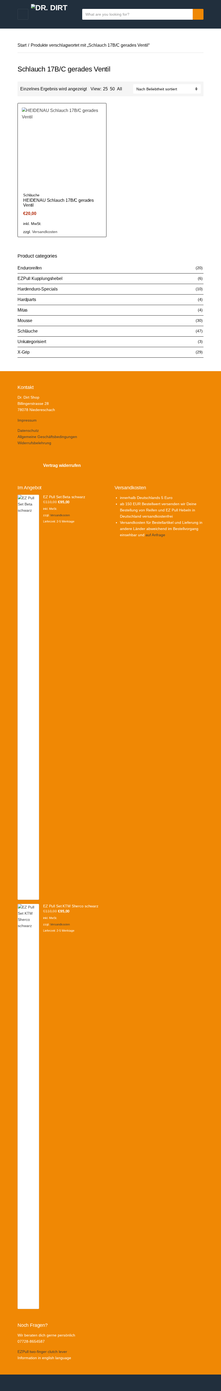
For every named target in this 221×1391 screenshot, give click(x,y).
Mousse (25, 320)
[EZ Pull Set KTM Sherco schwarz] (28, 1106)
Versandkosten (44, 232)
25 (105, 89)
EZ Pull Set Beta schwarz (64, 497)
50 (112, 89)
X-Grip (24, 352)
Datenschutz (28, 430)
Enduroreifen (30, 268)
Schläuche (31, 195)
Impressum (27, 420)
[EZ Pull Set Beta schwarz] (28, 697)
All (119, 89)
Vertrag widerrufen (62, 465)
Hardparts (27, 299)
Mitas (22, 310)
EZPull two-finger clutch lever (42, 1351)
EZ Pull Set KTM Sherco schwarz (70, 906)
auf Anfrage (155, 535)
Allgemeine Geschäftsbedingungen (47, 437)
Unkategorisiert (32, 341)
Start (22, 45)
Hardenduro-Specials (38, 289)
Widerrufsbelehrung (34, 443)
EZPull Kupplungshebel (40, 278)
